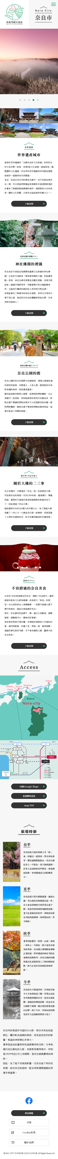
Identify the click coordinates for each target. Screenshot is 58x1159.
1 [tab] (20, 100)
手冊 (29, 1122)
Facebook (29, 1100)
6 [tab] (40, 567)
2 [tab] (24, 100)
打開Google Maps (29, 786)
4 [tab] (33, 100)
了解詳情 (29, 203)
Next (55, 62)
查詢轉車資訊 (29, 795)
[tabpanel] (29, 61)
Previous (3, 62)
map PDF (29, 805)
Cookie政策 (29, 1132)
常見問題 (29, 1113)
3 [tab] (29, 100)
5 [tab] (38, 100)
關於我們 (29, 1142)
